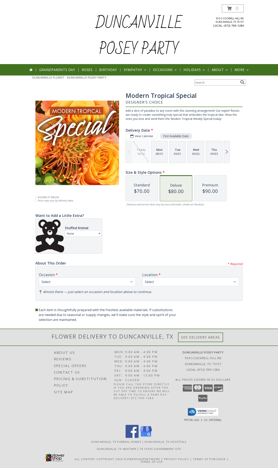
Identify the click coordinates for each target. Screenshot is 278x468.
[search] (242, 82)
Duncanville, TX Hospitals (166, 442)
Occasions (163, 70)
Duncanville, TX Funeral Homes (116, 442)
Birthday (108, 70)
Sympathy (133, 70)
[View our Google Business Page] (145, 437)
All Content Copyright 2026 (99, 459)
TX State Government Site (160, 449)
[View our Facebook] (132, 437)
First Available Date (176, 136)
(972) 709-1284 (234, 25)
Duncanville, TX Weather (116, 449)
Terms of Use (151, 462)
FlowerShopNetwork (142, 459)
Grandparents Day (57, 70)
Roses (87, 70)
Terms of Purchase (209, 459)
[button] (233, 8)
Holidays (192, 70)
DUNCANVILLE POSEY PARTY (139, 36)
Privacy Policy (176, 459)
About (218, 70)
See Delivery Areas (200, 337)
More (240, 70)
